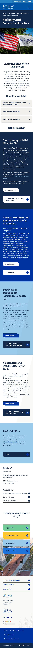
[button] (11, 190)
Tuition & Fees (11, 551)
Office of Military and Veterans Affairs (15, 475)
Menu (29, 8)
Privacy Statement (8, 635)
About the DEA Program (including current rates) (14, 345)
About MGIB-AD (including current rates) (15, 199)
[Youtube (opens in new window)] (28, 645)
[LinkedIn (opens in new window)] (20, 645)
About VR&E (10, 272)
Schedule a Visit (12, 535)
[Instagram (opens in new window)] (25, 645)
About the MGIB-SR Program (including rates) (15, 413)
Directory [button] (16, 52)
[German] (7, 622)
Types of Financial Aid (22, 13)
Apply (29, 1)
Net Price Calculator (9, 501)
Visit (24, 1)
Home (4, 13)
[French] (5, 622)
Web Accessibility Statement (11, 639)
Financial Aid (10, 543)
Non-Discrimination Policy (17, 631)
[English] (4, 622)
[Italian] (9, 622)
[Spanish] (10, 622)
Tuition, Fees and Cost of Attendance (15, 493)
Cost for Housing (8, 497)
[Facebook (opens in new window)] (22, 645)
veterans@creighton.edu (10, 442)
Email (8, 454)
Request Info (17, 1)
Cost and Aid (11, 13)
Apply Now (10, 528)
